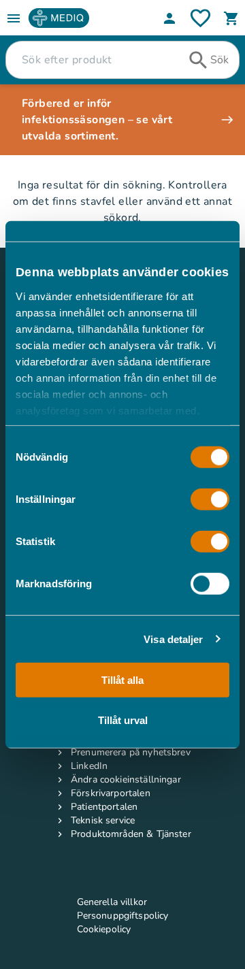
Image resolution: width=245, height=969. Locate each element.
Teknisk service (103, 820)
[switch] (210, 499)
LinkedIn (89, 765)
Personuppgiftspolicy (123, 915)
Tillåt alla (122, 680)
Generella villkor (112, 902)
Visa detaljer (173, 638)
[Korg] (231, 18)
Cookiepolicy (104, 929)
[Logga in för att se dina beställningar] (200, 18)
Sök (219, 59)
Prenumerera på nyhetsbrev (131, 752)
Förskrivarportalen (110, 793)
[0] (231, 18)
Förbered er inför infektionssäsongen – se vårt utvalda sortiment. (97, 120)
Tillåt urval (123, 719)
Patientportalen (104, 806)
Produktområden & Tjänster (131, 833)
